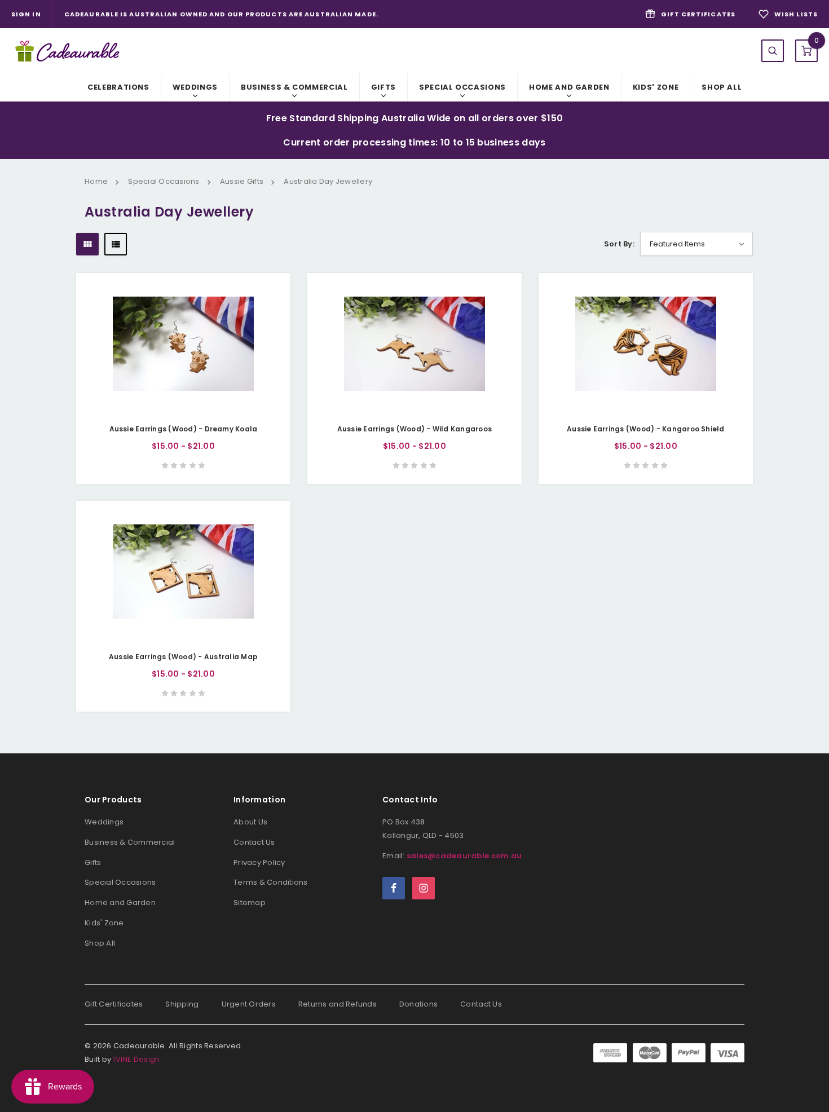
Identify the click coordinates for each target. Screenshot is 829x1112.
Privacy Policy (259, 862)
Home (96, 181)
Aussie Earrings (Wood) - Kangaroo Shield (646, 429)
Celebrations (118, 87)
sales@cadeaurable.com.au (464, 855)
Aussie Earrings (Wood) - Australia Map (183, 656)
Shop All (722, 87)
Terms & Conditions (270, 882)
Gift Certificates (114, 1004)
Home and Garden (569, 87)
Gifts (383, 87)
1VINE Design (136, 1059)
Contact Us (254, 842)
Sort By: (619, 244)
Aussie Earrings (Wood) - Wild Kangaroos (414, 429)
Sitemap (249, 902)
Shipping (182, 1004)
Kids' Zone (656, 87)
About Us (250, 822)
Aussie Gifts (241, 181)
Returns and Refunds (337, 1004)
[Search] (772, 50)
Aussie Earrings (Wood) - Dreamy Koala (183, 429)
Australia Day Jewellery (328, 181)
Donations (418, 1004)
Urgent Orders (249, 1004)
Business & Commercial (294, 87)
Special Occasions (462, 87)
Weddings (195, 87)
